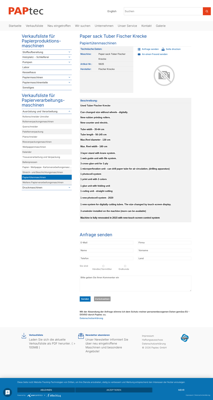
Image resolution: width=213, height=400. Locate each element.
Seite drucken (173, 49)
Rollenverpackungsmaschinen (38, 121)
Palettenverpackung (32, 131)
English (112, 11)
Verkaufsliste (34, 26)
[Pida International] (184, 337)
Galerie (161, 26)
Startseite (15, 26)
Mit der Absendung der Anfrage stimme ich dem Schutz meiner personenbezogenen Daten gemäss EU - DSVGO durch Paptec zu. (135, 313)
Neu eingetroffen (59, 26)
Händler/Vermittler (102, 269)
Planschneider (29, 136)
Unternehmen (104, 26)
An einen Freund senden (155, 54)
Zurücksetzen (102, 299)
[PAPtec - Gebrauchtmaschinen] (28, 10)
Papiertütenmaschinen (34, 177)
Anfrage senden (150, 49)
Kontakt (146, 26)
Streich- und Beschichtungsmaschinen (42, 172)
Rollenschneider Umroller (35, 116)
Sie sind (84, 265)
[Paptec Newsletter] (81, 336)
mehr (181, 390)
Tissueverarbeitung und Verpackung (41, 157)
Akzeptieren (113, 390)
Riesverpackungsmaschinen (37, 141)
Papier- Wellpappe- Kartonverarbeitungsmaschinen (47, 167)
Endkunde (124, 269)
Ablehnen (46, 390)
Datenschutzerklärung (91, 318)
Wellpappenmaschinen (34, 147)
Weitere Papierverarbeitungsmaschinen (42, 182)
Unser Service (127, 26)
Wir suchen (82, 26)
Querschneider (30, 126)
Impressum (148, 335)
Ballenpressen (29, 162)
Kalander (27, 152)
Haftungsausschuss (152, 339)
